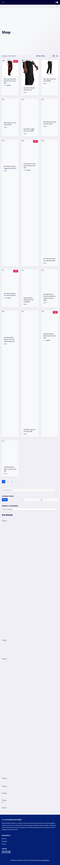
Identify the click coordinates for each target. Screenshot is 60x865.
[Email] (9, 852)
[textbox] (30, 509)
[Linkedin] (6, 852)
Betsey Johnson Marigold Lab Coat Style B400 (29, 300)
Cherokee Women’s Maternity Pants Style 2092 (49, 336)
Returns (4, 839)
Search (56, 490)
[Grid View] (53, 56)
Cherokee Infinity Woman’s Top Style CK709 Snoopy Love (9, 339)
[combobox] (30, 509)
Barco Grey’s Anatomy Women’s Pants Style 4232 (10, 81)
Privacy (4, 844)
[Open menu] (3, 2)
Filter (4, 500)
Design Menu (45, 860)
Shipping (4, 841)
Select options (8, 90)
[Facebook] (3, 852)
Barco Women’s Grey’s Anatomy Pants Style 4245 (30, 166)
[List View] (57, 56)
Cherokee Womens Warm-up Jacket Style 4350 (10, 469)
